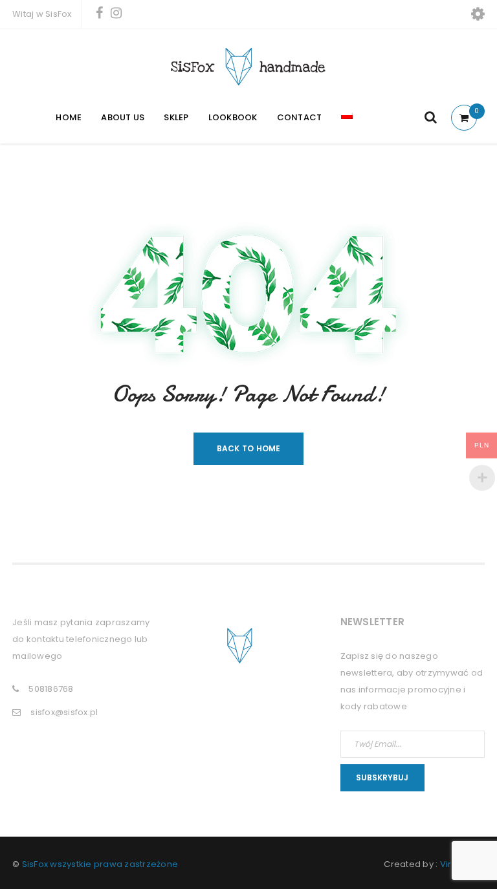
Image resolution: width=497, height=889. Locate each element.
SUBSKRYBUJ (382, 777)
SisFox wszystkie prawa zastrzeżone (100, 864)
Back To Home (249, 448)
